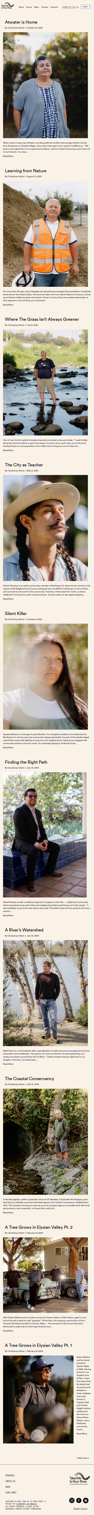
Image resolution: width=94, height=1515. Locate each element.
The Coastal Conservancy (29, 1078)
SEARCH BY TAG (69, 7)
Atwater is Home (21, 22)
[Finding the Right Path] (45, 834)
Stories (29, 7)
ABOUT (8, 1487)
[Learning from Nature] (45, 233)
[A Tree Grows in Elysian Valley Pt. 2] (45, 1274)
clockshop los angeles (26, 1504)
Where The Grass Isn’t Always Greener (42, 319)
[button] (72, 1500)
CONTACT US (10, 1481)
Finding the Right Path (26, 762)
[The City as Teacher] (45, 527)
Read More (8, 156)
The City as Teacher (24, 464)
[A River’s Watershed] (45, 992)
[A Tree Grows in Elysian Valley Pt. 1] (38, 1399)
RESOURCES (10, 1475)
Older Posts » (83, 1458)
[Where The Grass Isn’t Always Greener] (45, 382)
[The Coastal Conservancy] (45, 1141)
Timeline (44, 7)
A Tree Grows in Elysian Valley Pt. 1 (38, 1345)
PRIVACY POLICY (80, 1509)
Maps (36, 7)
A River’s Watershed (24, 929)
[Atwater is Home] (45, 84)
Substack (54, 7)
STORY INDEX (11, 1492)
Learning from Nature (25, 170)
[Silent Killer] (45, 676)
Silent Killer (16, 613)
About (21, 7)
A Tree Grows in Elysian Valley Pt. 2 (38, 1227)
